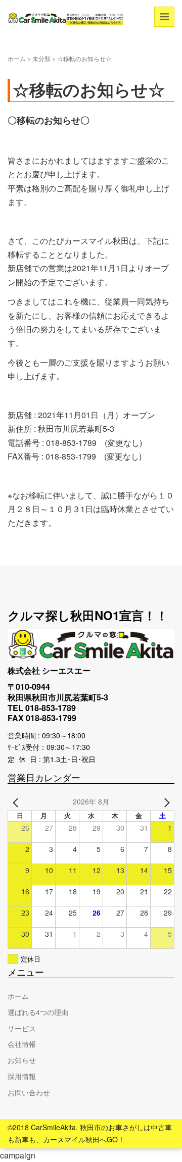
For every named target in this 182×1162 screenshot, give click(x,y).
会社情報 (22, 1044)
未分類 (41, 58)
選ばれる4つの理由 (38, 1012)
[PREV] (17, 802)
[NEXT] (164, 802)
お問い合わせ (29, 1092)
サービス (22, 1028)
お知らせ (22, 1060)
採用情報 (22, 1076)
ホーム (17, 58)
